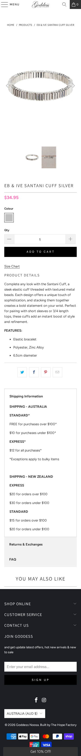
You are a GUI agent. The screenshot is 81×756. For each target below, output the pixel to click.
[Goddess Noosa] (40, 4)
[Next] (73, 85)
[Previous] (7, 85)
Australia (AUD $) (22, 714)
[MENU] (2, 4)
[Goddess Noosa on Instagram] (44, 700)
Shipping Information (26, 396)
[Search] (64, 4)
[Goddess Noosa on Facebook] (36, 700)
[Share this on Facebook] (34, 372)
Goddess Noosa (27, 725)
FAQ (12, 559)
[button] (40, 751)
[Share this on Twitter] (22, 372)
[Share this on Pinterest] (46, 372)
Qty (6, 230)
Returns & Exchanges (26, 544)
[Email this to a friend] (57, 372)
